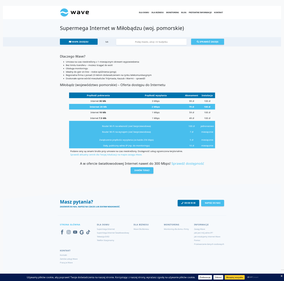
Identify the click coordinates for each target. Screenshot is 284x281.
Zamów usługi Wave (69, 259)
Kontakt (218, 12)
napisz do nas (212, 203)
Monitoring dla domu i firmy (176, 229)
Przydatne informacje (200, 12)
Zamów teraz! (142, 170)
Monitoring (172, 12)
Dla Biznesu (157, 12)
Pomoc (197, 240)
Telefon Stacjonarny (105, 240)
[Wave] (74, 12)
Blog (183, 12)
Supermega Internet (106, 229)
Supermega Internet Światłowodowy (113, 232)
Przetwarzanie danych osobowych (209, 244)
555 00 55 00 (189, 203)
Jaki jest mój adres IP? (203, 232)
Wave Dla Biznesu (141, 229)
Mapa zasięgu (80, 41)
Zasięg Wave (199, 229)
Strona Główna (70, 224)
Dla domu (144, 12)
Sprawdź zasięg (208, 41)
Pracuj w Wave (66, 262)
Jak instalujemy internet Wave (207, 236)
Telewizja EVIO (103, 236)
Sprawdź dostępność (187, 163)
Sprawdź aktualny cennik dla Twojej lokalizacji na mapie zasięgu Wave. (106, 154)
